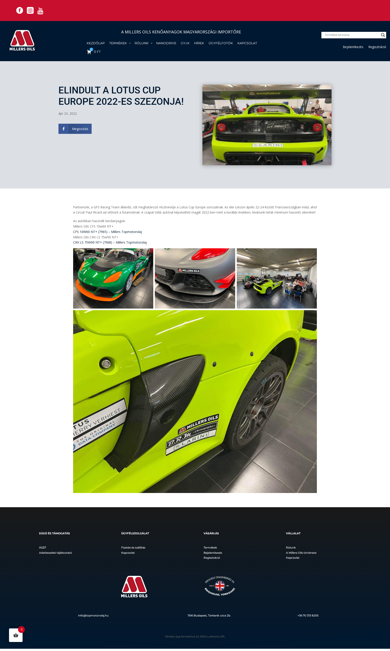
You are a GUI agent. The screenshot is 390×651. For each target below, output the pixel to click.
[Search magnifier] (383, 35)
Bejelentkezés (353, 47)
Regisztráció (377, 47)
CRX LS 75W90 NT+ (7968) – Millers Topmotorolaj (110, 242)
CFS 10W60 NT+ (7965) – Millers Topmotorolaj (107, 232)
